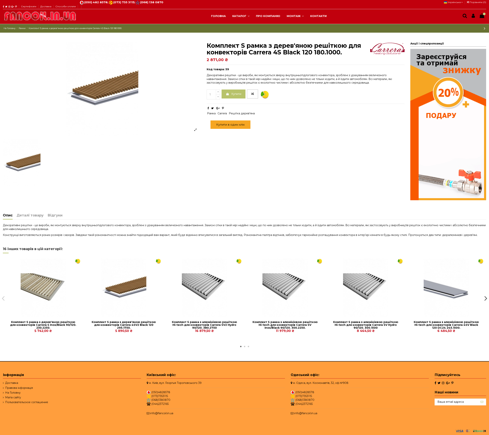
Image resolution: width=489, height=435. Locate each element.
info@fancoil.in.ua (161, 413)
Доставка (46, 6)
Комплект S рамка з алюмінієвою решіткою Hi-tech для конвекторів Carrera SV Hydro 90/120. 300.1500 (365, 325)
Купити (236, 94)
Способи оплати (65, 6)
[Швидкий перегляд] (46, 315)
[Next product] (484, 28)
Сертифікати (29, 6)
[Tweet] (212, 108)
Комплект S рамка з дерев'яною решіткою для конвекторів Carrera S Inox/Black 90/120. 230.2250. (43, 325)
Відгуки (55, 215)
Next (485, 298)
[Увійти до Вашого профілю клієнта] (473, 16)
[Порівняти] (40, 315)
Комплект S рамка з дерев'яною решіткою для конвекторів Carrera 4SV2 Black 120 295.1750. (124, 325)
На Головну (13, 392)
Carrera (222, 113)
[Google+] (218, 108)
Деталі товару (30, 215)
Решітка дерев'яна (242, 113)
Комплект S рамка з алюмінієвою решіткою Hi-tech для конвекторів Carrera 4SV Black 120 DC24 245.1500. (446, 325)
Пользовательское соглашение (26, 402)
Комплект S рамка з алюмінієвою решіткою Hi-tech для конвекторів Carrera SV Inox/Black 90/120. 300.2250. (285, 325)
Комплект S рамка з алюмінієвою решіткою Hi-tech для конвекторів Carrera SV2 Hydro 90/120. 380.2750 (204, 325)
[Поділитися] (208, 108)
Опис (8, 215)
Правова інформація (19, 387)
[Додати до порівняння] (252, 94)
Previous (3, 298)
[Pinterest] (223, 108)
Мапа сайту (13, 397)
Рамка (211, 113)
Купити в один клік (230, 124)
